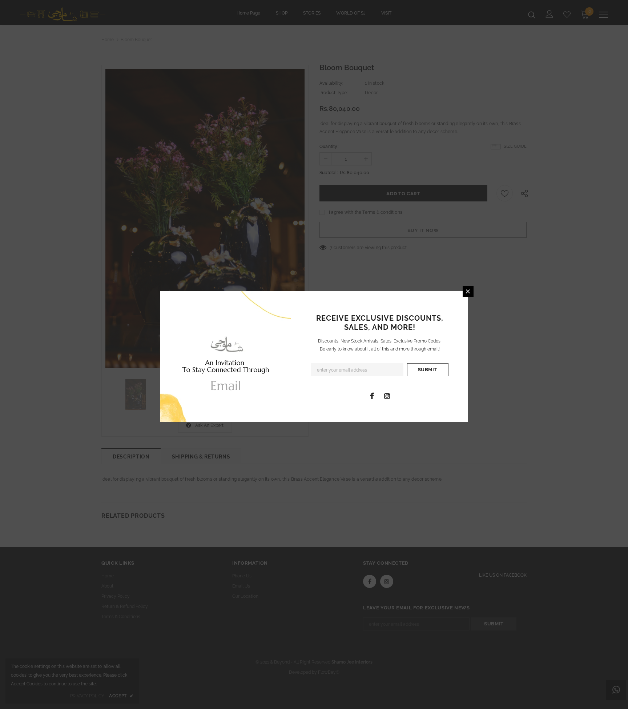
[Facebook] (372, 395)
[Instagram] (387, 395)
